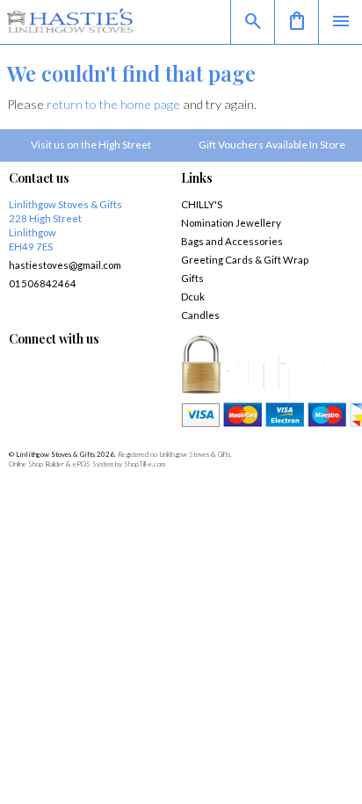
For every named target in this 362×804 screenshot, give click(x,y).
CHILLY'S (201, 204)
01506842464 (42, 283)
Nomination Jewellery (231, 222)
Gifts (192, 278)
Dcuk (193, 296)
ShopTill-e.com (144, 464)
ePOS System (93, 464)
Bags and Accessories (232, 241)
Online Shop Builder (36, 464)
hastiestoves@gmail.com (65, 265)
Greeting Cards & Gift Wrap (244, 259)
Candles (200, 315)
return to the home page (113, 104)
